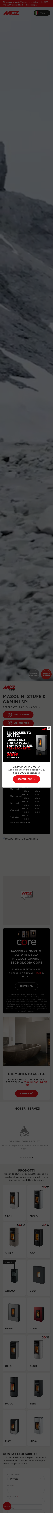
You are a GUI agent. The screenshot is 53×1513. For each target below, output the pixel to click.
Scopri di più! (25, 779)
